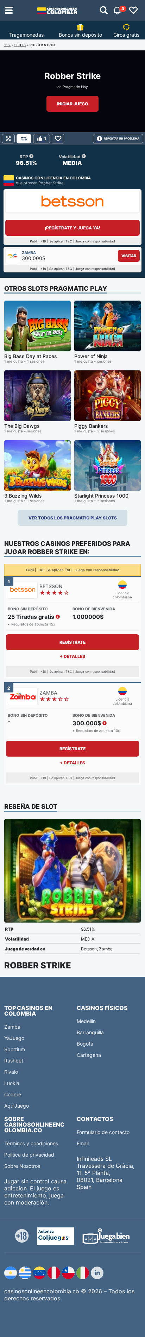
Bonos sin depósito (80, 35)
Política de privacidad (29, 1155)
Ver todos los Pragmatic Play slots (73, 517)
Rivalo (11, 1072)
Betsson (89, 948)
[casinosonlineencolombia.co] (57, 11)
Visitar (128, 255)
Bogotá (85, 1044)
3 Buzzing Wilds (23, 496)
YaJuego (14, 1038)
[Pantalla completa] (8, 138)
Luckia (11, 1083)
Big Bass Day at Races (30, 356)
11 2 (7, 45)
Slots (20, 45)
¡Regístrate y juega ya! (72, 227)
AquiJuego (16, 1106)
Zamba (106, 948)
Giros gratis (126, 35)
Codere (12, 1094)
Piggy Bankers (91, 426)
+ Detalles (72, 656)
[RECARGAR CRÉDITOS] (24, 138)
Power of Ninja (91, 356)
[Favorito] (58, 138)
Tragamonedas (26, 35)
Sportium (14, 1049)
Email (83, 1143)
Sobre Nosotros (22, 1166)
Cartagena (89, 1055)
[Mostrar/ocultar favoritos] (133, 11)
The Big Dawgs (22, 426)
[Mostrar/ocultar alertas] (104, 11)
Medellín (86, 1021)
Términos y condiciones (31, 1143)
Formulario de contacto (103, 1132)
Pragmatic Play (75, 87)
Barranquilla (90, 1032)
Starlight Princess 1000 (101, 496)
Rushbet (13, 1061)
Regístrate (72, 642)
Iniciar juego (72, 103)
